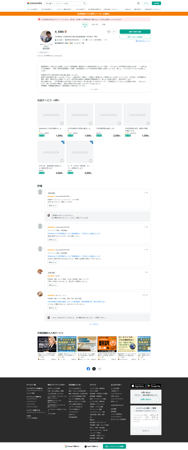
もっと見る (94, 89)
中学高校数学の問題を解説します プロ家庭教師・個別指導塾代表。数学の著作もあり (77, 301)
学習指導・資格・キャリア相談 (57, 279)
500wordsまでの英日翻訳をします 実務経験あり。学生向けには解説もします (74, 233)
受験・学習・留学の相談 (74, 298)
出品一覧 (95, 24)
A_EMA (59, 31)
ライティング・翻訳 (54, 230)
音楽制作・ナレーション (55, 199)
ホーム (85, 24)
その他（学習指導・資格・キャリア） (78, 279)
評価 (103, 24)
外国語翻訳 (64, 230)
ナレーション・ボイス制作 (71, 199)
